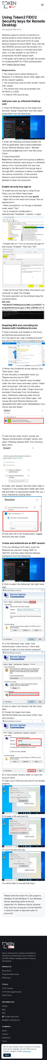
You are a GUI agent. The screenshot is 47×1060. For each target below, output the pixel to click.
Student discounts (11, 1017)
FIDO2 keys (6, 978)
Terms (4, 1041)
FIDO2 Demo (7, 995)
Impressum (6, 1038)
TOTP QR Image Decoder (11, 992)
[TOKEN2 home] (9, 4)
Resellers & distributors (11, 1020)
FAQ (3, 1013)
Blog (3, 1009)
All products (6, 971)
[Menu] (42, 4)
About (4, 1031)
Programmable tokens (10, 974)
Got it (7, 1055)
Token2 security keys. (16, 64)
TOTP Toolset (7, 988)
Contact (5, 1034)
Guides (4, 1006)
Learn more (27, 1051)
